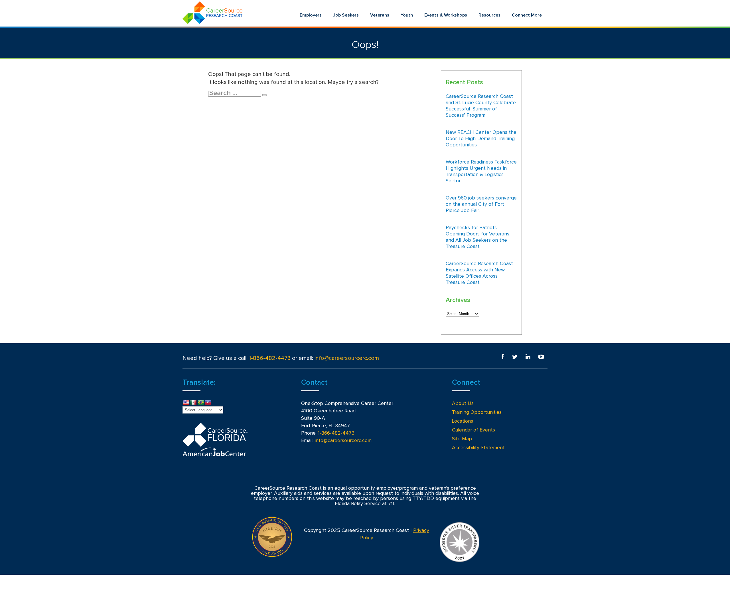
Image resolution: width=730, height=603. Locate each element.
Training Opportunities (477, 412)
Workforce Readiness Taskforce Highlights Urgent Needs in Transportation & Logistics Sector (481, 171)
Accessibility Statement (478, 447)
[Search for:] (235, 93)
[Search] (264, 95)
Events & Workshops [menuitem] (445, 15)
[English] (185, 403)
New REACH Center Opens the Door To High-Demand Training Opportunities (481, 139)
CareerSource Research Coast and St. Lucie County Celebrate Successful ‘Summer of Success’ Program (481, 106)
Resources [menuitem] (489, 15)
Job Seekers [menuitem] (346, 15)
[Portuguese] (200, 403)
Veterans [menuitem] (379, 15)
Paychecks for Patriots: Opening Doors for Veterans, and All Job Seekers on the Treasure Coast (478, 237)
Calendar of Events (473, 430)
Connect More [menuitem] (527, 15)
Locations (462, 421)
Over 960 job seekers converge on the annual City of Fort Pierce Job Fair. (481, 204)
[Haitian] (208, 403)
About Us (463, 403)
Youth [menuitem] (407, 15)
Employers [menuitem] (311, 15)
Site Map (462, 438)
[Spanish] (193, 403)
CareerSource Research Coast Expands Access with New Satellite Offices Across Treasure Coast (479, 273)
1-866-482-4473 (270, 358)
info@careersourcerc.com (347, 358)
